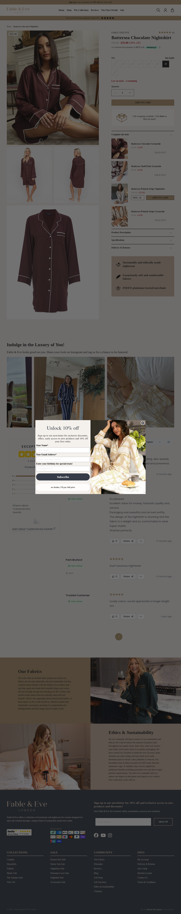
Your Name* (42, 445)
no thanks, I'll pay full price (63, 487)
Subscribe (63, 476)
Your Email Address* (46, 454)
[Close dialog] (143, 423)
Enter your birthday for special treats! (54, 464)
